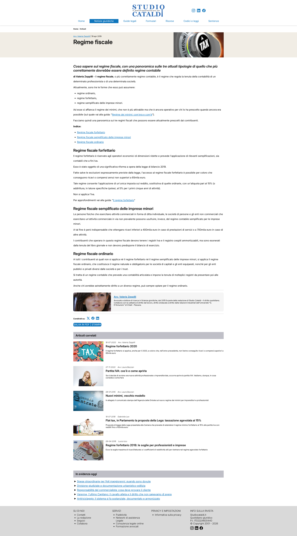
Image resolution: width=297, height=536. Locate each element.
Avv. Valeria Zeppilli (81, 36)
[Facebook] (204, 11)
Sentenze (213, 21)
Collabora (82, 523)
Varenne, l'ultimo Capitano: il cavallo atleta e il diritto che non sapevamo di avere (124, 494)
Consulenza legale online (130, 523)
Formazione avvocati (127, 526)
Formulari (151, 21)
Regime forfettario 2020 (121, 346)
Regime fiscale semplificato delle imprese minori (104, 137)
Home (81, 21)
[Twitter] (88, 318)
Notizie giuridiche (104, 21)
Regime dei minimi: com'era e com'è (132, 114)
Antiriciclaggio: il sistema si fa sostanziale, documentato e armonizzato (118, 498)
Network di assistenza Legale (128, 519)
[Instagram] (193, 11)
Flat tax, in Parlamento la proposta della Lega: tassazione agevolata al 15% (153, 420)
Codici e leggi (191, 21)
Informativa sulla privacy (168, 514)
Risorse (170, 21)
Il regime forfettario (123, 200)
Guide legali (129, 21)
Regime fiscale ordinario (90, 142)
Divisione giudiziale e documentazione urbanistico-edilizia (111, 485)
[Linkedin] (198, 11)
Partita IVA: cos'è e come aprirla (126, 371)
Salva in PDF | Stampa (87, 324)
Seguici (81, 520)
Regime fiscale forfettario (91, 132)
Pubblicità (121, 514)
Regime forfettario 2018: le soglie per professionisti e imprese (146, 445)
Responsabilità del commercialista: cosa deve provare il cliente (114, 489)
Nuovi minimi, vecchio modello (125, 395)
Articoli (83, 29)
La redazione (84, 517)
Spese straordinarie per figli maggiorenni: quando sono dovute (114, 481)
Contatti (81, 514)
